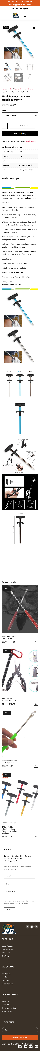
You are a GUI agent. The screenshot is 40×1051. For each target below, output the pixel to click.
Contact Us (6, 1004)
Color (4, 110)
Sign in (25, 8)
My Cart (5, 977)
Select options (36, 641)
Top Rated (5, 956)
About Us (5, 1001)
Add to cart (22, 126)
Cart (16, 8)
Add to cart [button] (36, 766)
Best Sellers (6, 952)
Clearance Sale (7, 949)
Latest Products (7, 946)
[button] (34, 28)
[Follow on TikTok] (36, 926)
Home (4, 89)
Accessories (18, 89)
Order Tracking (7, 983)
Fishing (10, 89)
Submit (9, 909)
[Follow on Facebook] (27, 926)
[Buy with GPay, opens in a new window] (20, 133)
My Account (6, 974)
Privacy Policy (7, 1011)
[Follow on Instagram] (32, 926)
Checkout (5, 980)
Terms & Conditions (9, 1008)
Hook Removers (29, 89)
